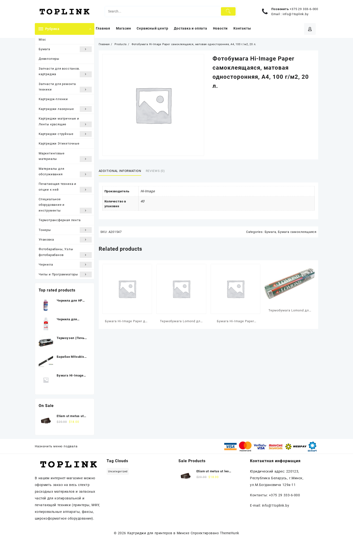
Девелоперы (49, 59)
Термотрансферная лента (60, 220)
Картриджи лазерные (56, 109)
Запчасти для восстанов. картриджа (59, 71)
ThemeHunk (229, 533)
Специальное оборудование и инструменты (52, 204)
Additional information (120, 171)
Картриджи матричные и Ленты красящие (59, 121)
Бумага (44, 49)
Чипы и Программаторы (58, 274)
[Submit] (228, 11)
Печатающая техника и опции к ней (57, 186)
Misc (42, 39)
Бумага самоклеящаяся (297, 232)
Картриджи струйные (56, 134)
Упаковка (46, 239)
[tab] (122, 171)
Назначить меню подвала (56, 446)
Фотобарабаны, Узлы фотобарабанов (56, 251)
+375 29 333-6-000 (304, 9)
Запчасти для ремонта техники (57, 86)
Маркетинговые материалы (51, 156)
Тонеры (45, 230)
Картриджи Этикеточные (59, 143)
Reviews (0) (155, 171)
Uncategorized (118, 471)
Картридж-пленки (53, 99)
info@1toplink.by (296, 14)
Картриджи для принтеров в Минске (158, 533)
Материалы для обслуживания (51, 171)
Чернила (46, 264)
